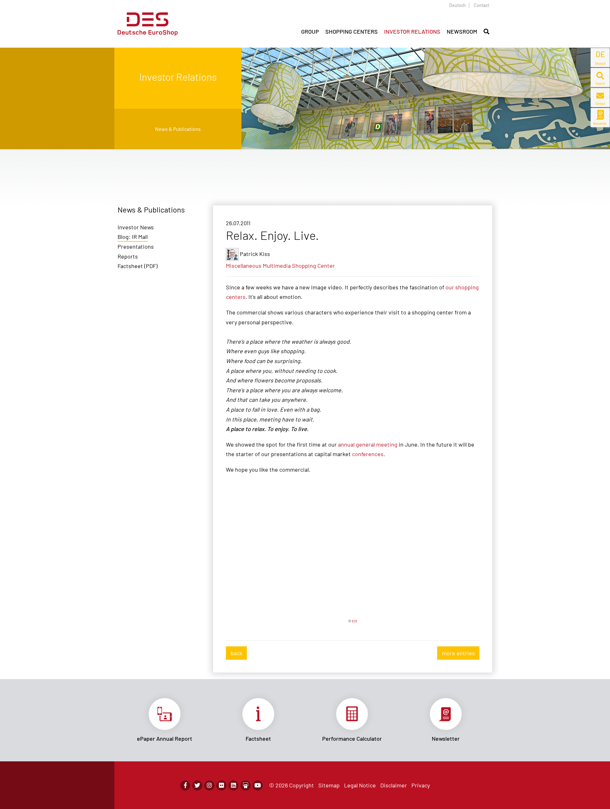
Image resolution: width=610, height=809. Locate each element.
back (236, 653)
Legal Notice (360, 785)
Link (164, 720)
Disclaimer (393, 785)
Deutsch (457, 5)
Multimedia (277, 265)
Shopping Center (313, 265)
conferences (367, 453)
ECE (354, 621)
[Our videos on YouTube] (258, 785)
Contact (481, 5)
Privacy (420, 785)
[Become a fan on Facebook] (185, 785)
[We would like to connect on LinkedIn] (233, 785)
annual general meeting (367, 444)
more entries (458, 653)
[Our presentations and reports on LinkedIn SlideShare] (246, 785)
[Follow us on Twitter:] (197, 785)
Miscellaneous (243, 265)
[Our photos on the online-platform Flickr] (221, 785)
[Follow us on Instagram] (209, 785)
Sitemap (329, 785)
